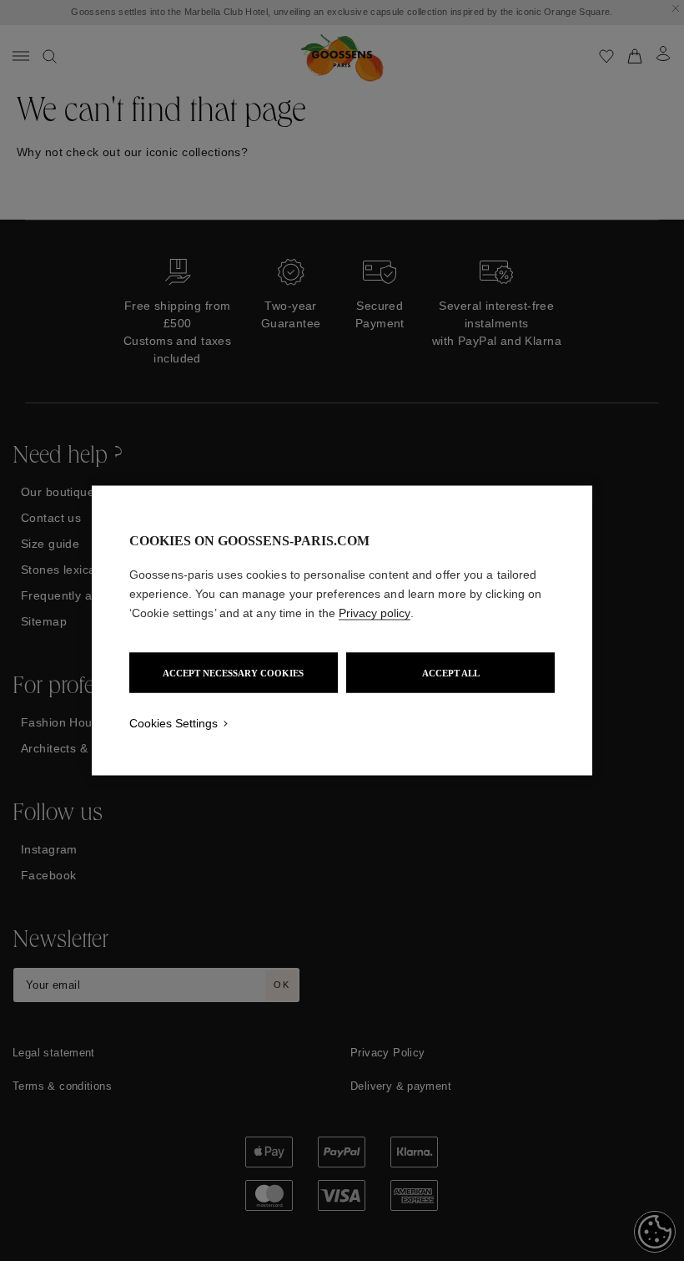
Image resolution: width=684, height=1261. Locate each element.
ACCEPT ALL (451, 673)
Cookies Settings (173, 723)
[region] (342, 631)
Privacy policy (374, 613)
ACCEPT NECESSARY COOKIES (233, 673)
